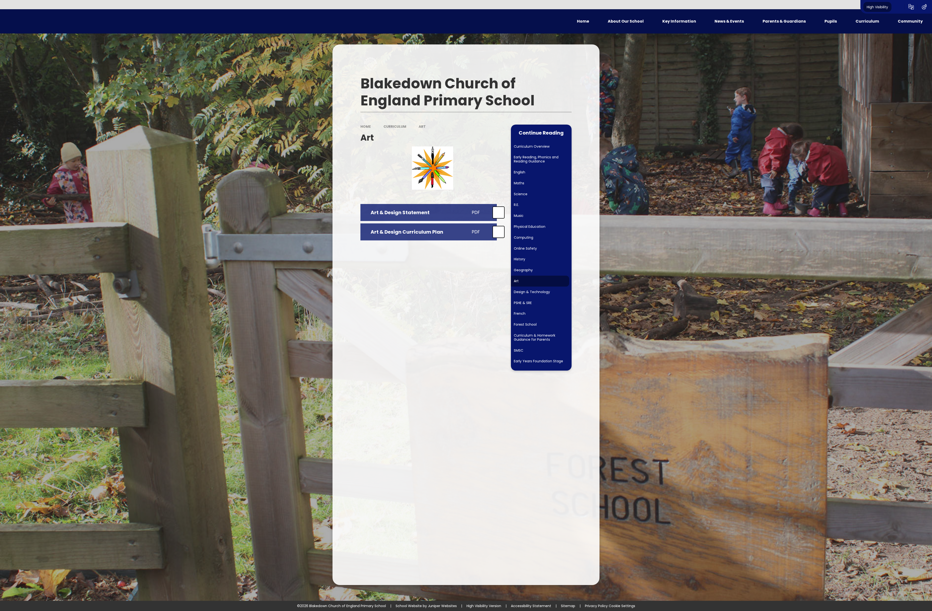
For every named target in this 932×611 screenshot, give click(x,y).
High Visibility (877, 6)
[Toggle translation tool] (911, 6)
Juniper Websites (442, 605)
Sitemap (568, 605)
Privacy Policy (596, 605)
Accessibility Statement (531, 605)
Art (422, 126)
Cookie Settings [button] (622, 605)
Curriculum (394, 126)
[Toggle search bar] (898, 6)
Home (365, 126)
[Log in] (924, 6)
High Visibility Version (483, 605)
